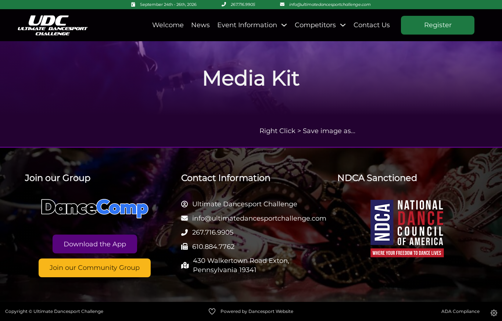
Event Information (247, 25)
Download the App (95, 244)
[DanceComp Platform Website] (95, 209)
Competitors (315, 25)
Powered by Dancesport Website (256, 311)
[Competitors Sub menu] (343, 25)
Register (438, 25)
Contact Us (372, 25)
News (200, 25)
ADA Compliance (460, 311)
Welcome (168, 25)
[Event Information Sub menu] (284, 25)
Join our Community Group (95, 268)
